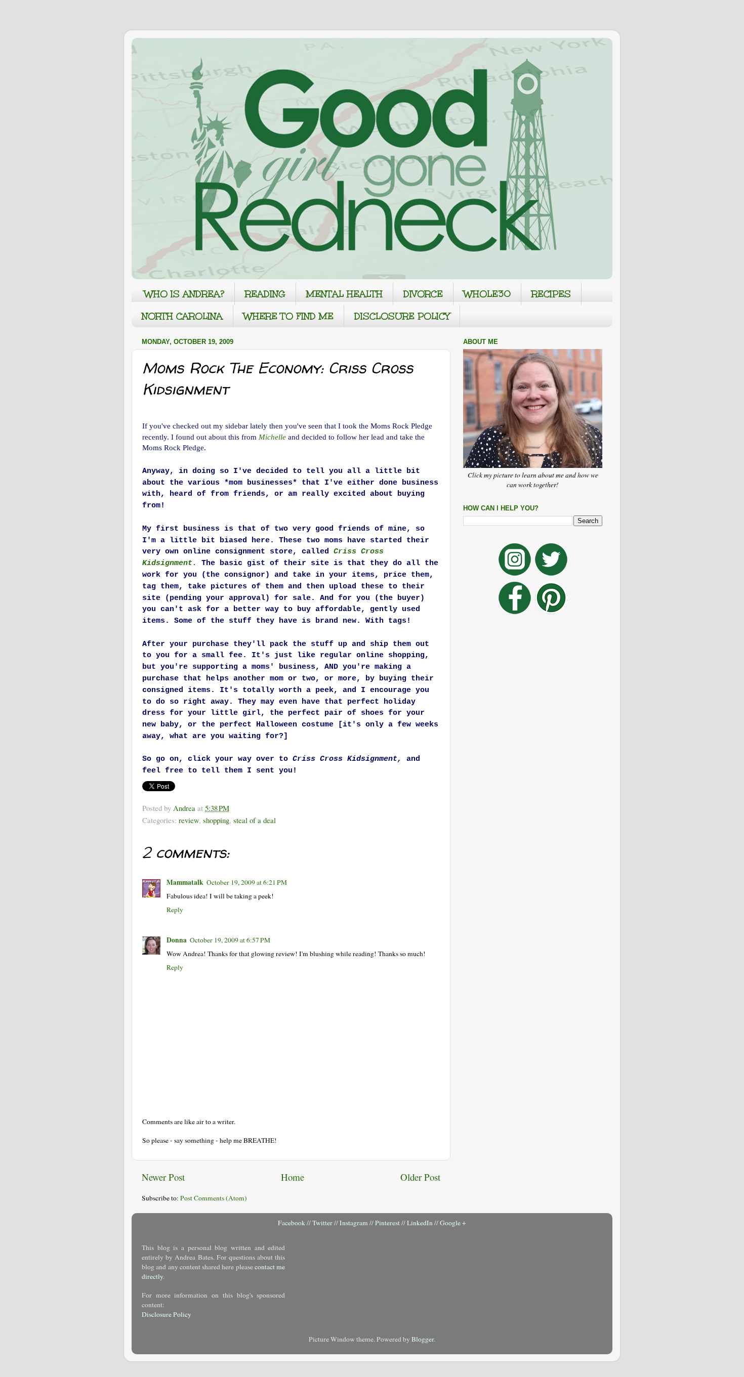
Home (292, 1177)
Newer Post (163, 1177)
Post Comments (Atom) (213, 1197)
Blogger (422, 1339)
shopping (216, 820)
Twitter (322, 1222)
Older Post (420, 1177)
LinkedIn (420, 1222)
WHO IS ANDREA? (184, 294)
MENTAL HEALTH (344, 294)
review (189, 820)
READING (265, 294)
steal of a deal (254, 820)
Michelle (272, 437)
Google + (453, 1222)
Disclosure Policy (166, 1314)
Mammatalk (185, 882)
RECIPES (551, 294)
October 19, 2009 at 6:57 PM (230, 939)
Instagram (354, 1222)
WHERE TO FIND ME (288, 316)
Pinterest (387, 1222)
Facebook (291, 1222)
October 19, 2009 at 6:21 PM (246, 882)
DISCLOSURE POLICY (401, 316)
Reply (175, 909)
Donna (177, 940)
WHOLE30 (487, 294)
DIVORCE (423, 294)
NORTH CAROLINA (182, 316)
